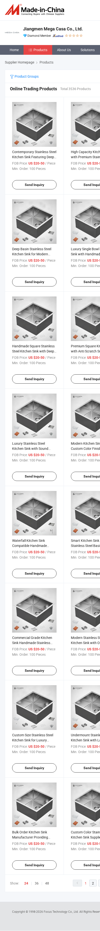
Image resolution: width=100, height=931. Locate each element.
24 (26, 883)
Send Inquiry (34, 185)
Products (40, 49)
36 (37, 883)
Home (14, 49)
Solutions (88, 49)
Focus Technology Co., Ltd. (61, 911)
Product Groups (26, 76)
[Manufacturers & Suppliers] (35, 9)
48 (47, 883)
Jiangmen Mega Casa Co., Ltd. (53, 28)
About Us (64, 49)
